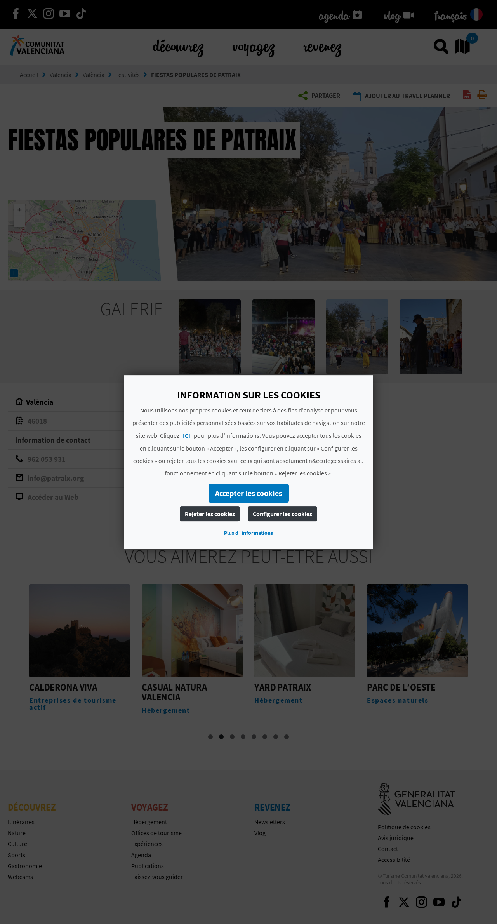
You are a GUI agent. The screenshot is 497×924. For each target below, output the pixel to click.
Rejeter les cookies (210, 514)
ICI (186, 435)
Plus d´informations (248, 532)
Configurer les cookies (282, 514)
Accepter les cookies (248, 493)
